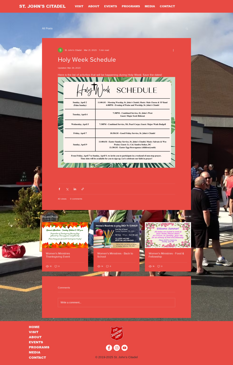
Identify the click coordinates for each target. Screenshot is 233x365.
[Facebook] (109, 348)
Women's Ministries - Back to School (115, 255)
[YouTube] (124, 348)
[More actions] (173, 50)
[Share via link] (82, 189)
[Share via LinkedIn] (74, 189)
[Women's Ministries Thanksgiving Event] (65, 235)
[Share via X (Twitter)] (67, 189)
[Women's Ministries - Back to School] (117, 235)
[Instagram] (117, 348)
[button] (186, 28)
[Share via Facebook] (59, 189)
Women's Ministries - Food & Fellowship (166, 255)
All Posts (47, 28)
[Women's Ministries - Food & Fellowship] (168, 235)
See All (187, 216)
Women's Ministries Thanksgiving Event (58, 255)
